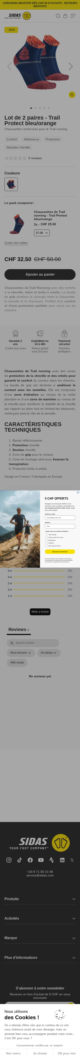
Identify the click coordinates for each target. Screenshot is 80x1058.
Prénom (47, 523)
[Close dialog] (78, 492)
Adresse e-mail (50, 514)
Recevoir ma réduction (60, 551)
